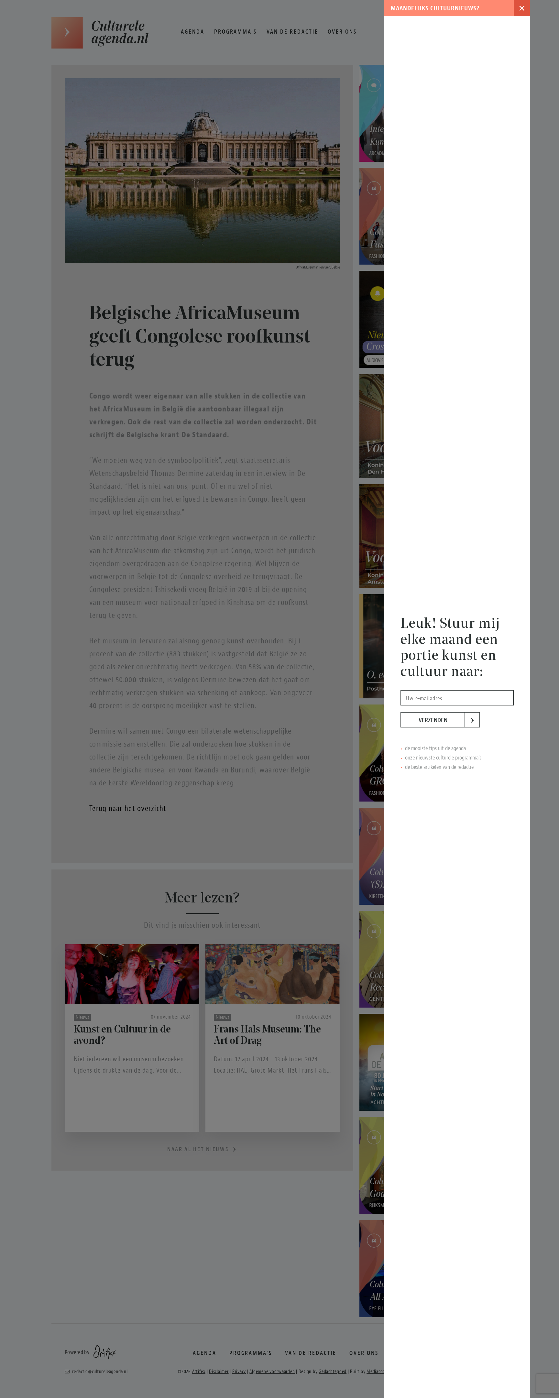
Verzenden (442, 720)
